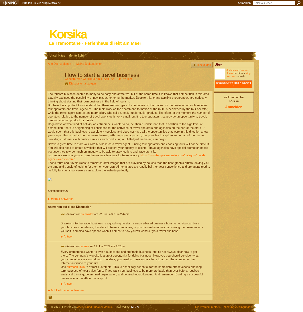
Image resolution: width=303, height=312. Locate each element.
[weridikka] (55, 84)
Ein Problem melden (207, 307)
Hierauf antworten (60, 198)
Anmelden (244, 3)
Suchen (299, 3)
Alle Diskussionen (59, 63)
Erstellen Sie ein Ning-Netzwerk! (41, 3)
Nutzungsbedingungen (238, 307)
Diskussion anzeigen (82, 83)
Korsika (67, 34)
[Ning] (9, 3)
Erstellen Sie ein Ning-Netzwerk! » (233, 84)
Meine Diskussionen (89, 63)
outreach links (76, 267)
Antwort (67, 236)
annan (85, 246)
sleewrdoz (87, 214)
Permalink (63, 214)
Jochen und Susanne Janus (94, 307)
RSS (50, 297)
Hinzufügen (204, 64)
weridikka (89, 78)
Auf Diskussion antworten (66, 290)
